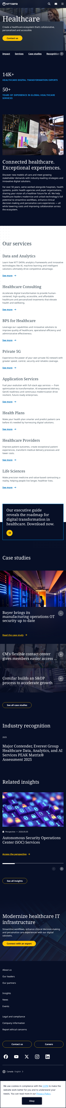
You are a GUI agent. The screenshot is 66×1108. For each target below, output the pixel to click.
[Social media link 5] (47, 1056)
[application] (33, 1094)
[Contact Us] (56, 4)
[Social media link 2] (16, 1056)
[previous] (54, 869)
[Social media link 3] (26, 1056)
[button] (12, 1071)
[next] (62, 54)
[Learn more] (33, 522)
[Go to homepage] (9, 4)
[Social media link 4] (37, 1056)
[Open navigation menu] (62, 4)
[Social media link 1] (5, 1056)
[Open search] (49, 4)
